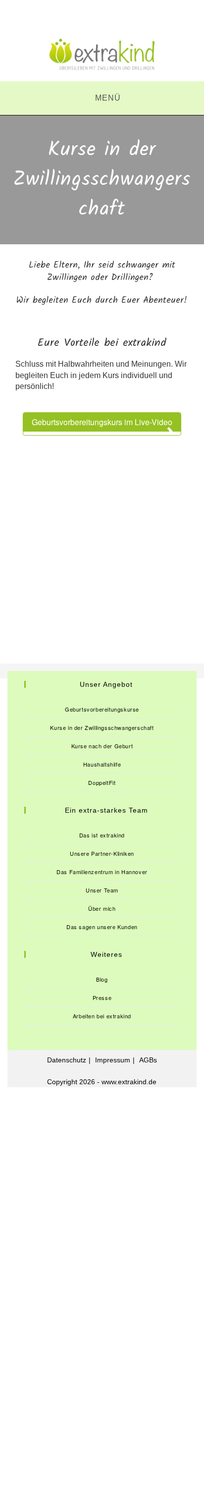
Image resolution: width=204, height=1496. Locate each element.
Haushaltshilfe (102, 764)
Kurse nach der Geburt (102, 746)
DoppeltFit (101, 782)
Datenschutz (66, 1060)
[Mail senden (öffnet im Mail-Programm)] (126, 16)
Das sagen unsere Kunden (102, 927)
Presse (102, 997)
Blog (101, 979)
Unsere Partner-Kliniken (102, 853)
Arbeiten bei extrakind (102, 1016)
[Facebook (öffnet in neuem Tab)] (77, 16)
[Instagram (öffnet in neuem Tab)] (102, 16)
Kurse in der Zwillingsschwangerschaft (101, 727)
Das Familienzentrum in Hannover (102, 872)
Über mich (101, 908)
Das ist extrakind (102, 835)
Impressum (112, 1060)
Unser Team (102, 890)
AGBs (148, 1060)
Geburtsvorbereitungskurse (102, 709)
